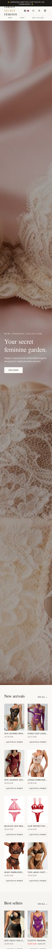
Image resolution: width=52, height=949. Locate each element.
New (10, 18)
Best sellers (38, 18)
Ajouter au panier (14, 742)
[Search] (33, 10)
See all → (43, 697)
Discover (13, 370)
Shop (22, 18)
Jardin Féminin (10, 10)
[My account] (39, 10)
